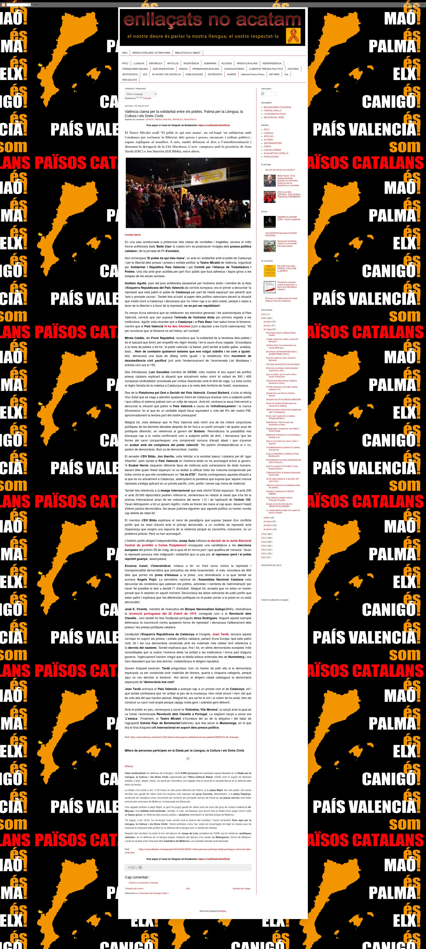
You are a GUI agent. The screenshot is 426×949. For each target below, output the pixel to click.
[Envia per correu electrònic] (129, 867)
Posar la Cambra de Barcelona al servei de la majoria (281, 404)
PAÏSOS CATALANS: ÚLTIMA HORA (151, 52)
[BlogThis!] (133, 867)
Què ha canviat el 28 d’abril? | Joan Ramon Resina (282, 467)
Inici (188, 888)
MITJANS (274, 74)
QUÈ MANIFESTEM (163, 69)
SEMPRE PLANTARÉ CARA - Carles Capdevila (288, 218)
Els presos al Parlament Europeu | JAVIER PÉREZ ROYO (281, 352)
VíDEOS (183, 69)
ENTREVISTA (215, 74)
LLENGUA (138, 63)
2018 (263, 534)
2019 (263, 318)
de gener (268, 529)
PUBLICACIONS (194, 74)
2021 (263, 314)
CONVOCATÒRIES (234, 69)
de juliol (267, 322)
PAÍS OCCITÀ (129, 80)
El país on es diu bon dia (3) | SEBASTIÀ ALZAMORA (279, 505)
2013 (263, 553)
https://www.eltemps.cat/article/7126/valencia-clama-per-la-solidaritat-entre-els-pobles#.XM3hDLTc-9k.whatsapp (184, 737)
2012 (263, 557)
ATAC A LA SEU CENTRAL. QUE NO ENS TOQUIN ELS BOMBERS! (288, 194)
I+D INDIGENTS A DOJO (275, 114)
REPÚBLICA (155, 63)
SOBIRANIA (210, 63)
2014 (263, 550)
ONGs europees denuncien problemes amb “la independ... (283, 411)
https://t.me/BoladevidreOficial (214, 125)
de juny (267, 325)
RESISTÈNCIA (191, 63)
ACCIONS (226, 63)
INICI (124, 52)
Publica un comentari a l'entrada (143, 883)
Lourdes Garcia (133, 234)
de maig (267, 329)
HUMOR (231, 74)
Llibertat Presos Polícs (252, 74)
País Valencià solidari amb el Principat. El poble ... (279, 499)
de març (267, 521)
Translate (147, 98)
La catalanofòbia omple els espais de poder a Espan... (283, 511)
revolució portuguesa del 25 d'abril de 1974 (162, 613)
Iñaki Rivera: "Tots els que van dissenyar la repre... (279, 423)
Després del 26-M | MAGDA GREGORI (283, 399)
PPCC (125, 63)
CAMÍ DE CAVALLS (272, 110)
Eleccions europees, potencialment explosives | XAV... (282, 369)
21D (145, 74)
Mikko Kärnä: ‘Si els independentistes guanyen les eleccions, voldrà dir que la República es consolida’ (288, 181)
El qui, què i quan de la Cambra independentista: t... (280, 417)
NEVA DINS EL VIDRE (274, 117)
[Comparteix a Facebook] (140, 867)
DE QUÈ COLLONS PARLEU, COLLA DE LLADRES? (286, 268)
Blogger (222, 911)
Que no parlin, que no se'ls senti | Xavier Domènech (281, 375)
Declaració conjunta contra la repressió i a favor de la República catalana (287, 286)
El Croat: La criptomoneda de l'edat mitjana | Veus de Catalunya (281, 299)
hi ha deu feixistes (177, 326)
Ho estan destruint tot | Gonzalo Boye (283, 364)
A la (286, 74)
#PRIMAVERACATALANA (206, 69)
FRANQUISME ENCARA (135, 69)
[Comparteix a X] (136, 867)
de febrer (268, 525)
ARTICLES (173, 63)
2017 (263, 538)
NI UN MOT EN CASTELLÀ (166, 74)
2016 (263, 542)
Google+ (11, 1)
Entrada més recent (134, 888)
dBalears (129, 766)
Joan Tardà (220, 634)
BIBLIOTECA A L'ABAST (188, 52)
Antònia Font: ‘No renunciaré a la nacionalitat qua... (281, 346)
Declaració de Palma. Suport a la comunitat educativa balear (287, 243)
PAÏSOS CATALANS (247, 63)
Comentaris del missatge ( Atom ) (153, 893)
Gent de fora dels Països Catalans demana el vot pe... (281, 382)
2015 (263, 546)
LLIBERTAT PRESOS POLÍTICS (266, 69)
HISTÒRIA (293, 69)
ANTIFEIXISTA (130, 74)
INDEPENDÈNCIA (272, 63)
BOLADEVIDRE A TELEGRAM (277, 107)
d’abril (267, 518)
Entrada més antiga (241, 888)
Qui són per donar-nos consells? (280, 170)
